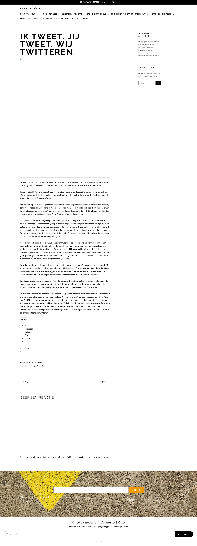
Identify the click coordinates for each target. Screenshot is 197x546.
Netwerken (24, 366)
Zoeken (56, 486)
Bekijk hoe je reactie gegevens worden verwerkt (88, 457)
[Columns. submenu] (40, 14)
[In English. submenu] (173, 14)
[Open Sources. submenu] (58, 14)
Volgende (103, 381)
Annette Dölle (30, 9)
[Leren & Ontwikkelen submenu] (108, 14)
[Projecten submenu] (71, 14)
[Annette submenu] (83, 14)
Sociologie (32, 366)
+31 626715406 (112, 2)
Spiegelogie (24, 362)
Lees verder (99, 541)
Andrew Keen (51, 281)
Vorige (26, 381)
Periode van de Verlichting (88, 242)
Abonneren (184, 534)
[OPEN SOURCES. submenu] (149, 14)
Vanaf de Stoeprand (36, 362)
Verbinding (40, 366)
